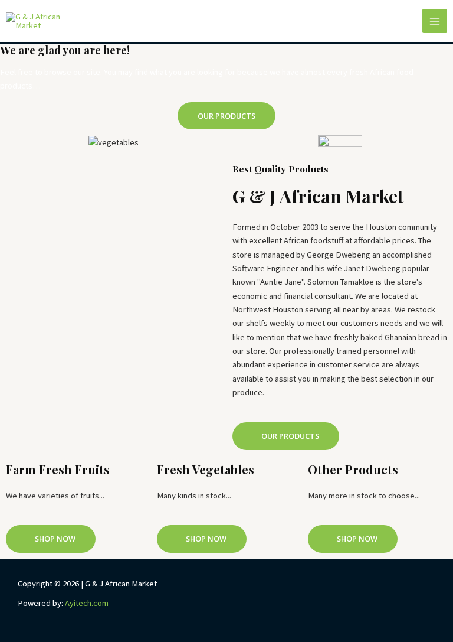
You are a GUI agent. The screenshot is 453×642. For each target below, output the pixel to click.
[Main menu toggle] (434, 21)
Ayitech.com (86, 603)
